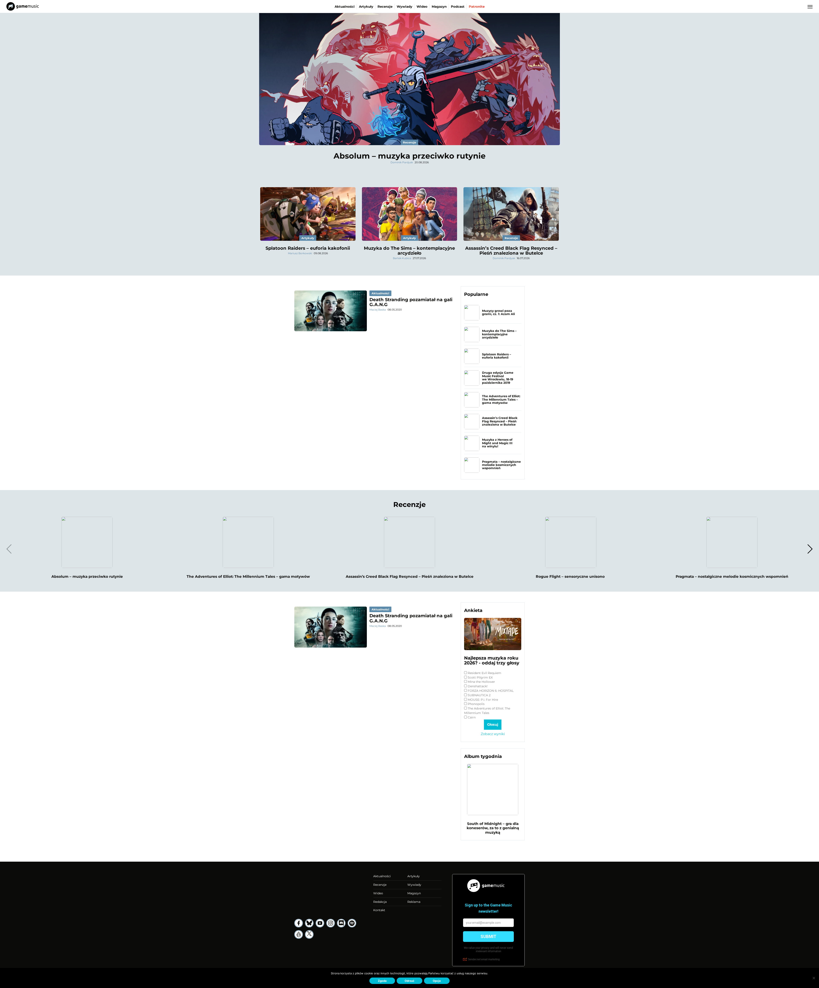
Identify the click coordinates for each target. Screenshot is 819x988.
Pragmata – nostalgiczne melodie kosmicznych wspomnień (501, 465)
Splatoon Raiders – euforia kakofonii (308, 248)
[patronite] (298, 934)
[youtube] (320, 923)
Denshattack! (478, 686)
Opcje (437, 980)
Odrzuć (409, 980)
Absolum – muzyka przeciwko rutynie (410, 156)
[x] (309, 934)
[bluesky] (309, 923)
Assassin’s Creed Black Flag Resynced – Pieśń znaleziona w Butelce (511, 250)
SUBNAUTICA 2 (479, 695)
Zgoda (382, 980)
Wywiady (404, 6)
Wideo (422, 6)
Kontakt (379, 910)
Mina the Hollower (481, 682)
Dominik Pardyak (402, 162)
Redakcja (380, 902)
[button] (810, 549)
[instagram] (330, 923)
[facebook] (298, 923)
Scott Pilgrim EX (480, 677)
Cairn (472, 717)
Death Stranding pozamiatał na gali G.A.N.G (410, 302)
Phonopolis (476, 704)
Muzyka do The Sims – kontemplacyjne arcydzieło (409, 250)
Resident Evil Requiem (484, 673)
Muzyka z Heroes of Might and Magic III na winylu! (497, 443)
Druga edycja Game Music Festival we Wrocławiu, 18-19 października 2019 (497, 377)
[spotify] (352, 923)
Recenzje (385, 6)
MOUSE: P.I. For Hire (483, 700)
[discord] (341, 923)
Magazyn (439, 6)
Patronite (477, 6)
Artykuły (366, 6)
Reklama (413, 902)
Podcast (458, 6)
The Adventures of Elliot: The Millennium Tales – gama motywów (501, 399)
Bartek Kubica (402, 258)
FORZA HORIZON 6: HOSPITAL (491, 691)
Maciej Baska (377, 309)
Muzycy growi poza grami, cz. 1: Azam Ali (498, 312)
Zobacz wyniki (493, 734)
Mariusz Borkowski (300, 253)
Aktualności (345, 6)
